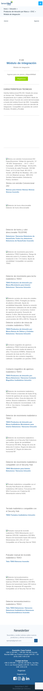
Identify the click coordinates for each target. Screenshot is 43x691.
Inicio (6, 9)
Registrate (21, 670)
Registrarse (21, 79)
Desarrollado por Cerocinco (22, 689)
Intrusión (13, 9)
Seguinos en (21, 674)
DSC (32, 12)
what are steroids (29, 104)
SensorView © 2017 (21, 686)
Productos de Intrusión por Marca (16, 12)
